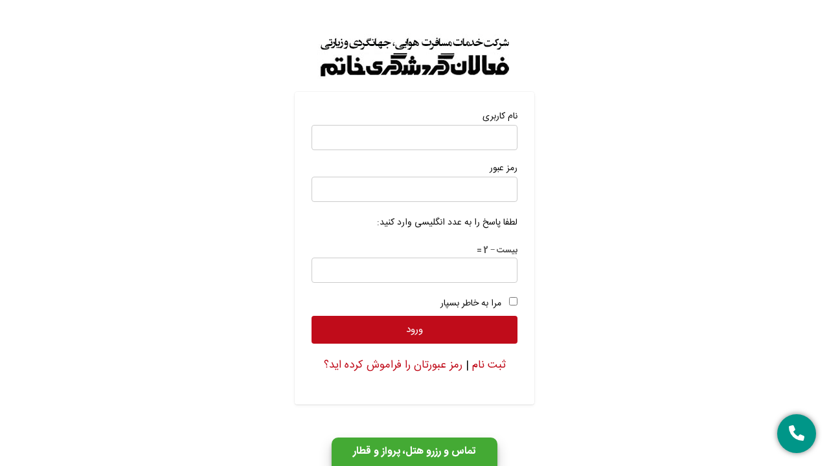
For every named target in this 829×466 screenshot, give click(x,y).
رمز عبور (503, 168)
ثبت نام (489, 365)
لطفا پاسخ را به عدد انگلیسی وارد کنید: (447, 222)
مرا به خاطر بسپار (470, 303)
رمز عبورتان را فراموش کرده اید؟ (393, 365)
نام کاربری (500, 116)
